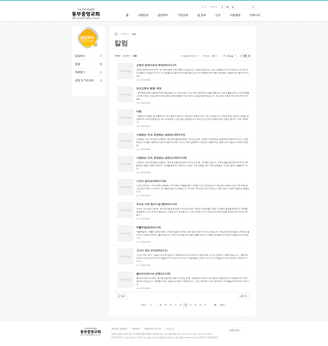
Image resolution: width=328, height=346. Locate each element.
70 (170, 305)
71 (175, 305)
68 (161, 305)
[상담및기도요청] (88, 80)
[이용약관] (135, 329)
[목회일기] (88, 72)
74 (190, 305)
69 (166, 305)
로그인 (204, 7)
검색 (208, 56)
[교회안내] (143, 15)
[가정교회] (182, 15)
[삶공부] (201, 15)
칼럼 (134, 34)
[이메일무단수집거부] (152, 329)
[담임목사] (163, 15)
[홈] (127, 15)
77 (205, 305)
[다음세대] (235, 15)
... (155, 305)
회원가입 (213, 7)
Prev (143, 305)
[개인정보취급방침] (120, 329)
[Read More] (183, 72)
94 (215, 305)
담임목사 (125, 34)
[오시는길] (169, 329)
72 (180, 305)
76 (200, 305)
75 (195, 305)
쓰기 (216, 56)
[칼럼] (88, 64)
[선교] (218, 15)
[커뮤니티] (255, 15)
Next (222, 305)
